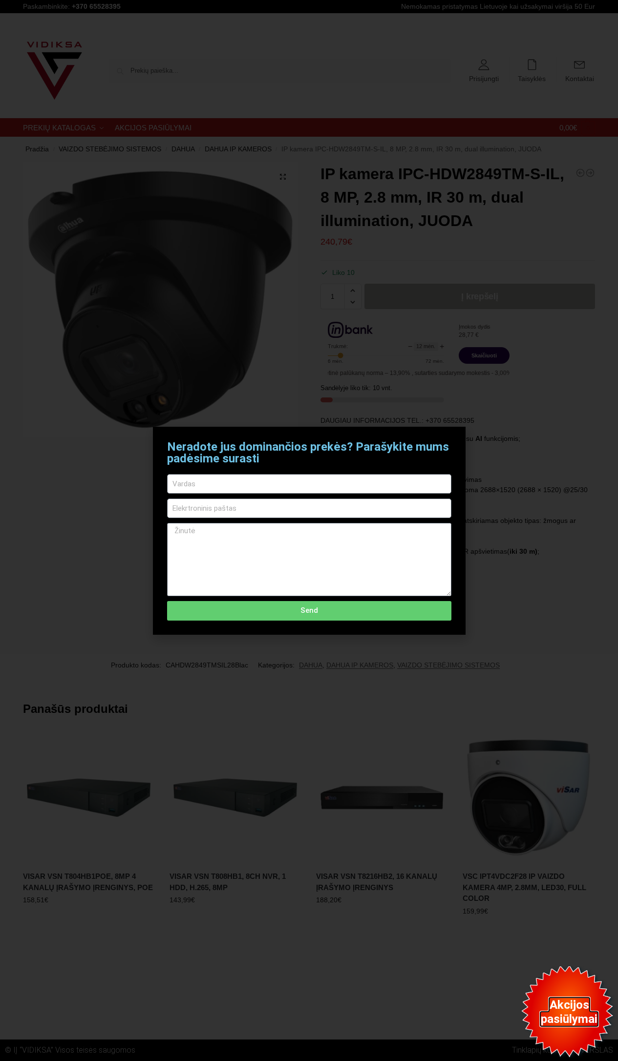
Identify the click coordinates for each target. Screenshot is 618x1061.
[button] (452, 440)
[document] (309, 530)
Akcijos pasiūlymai (569, 1012)
